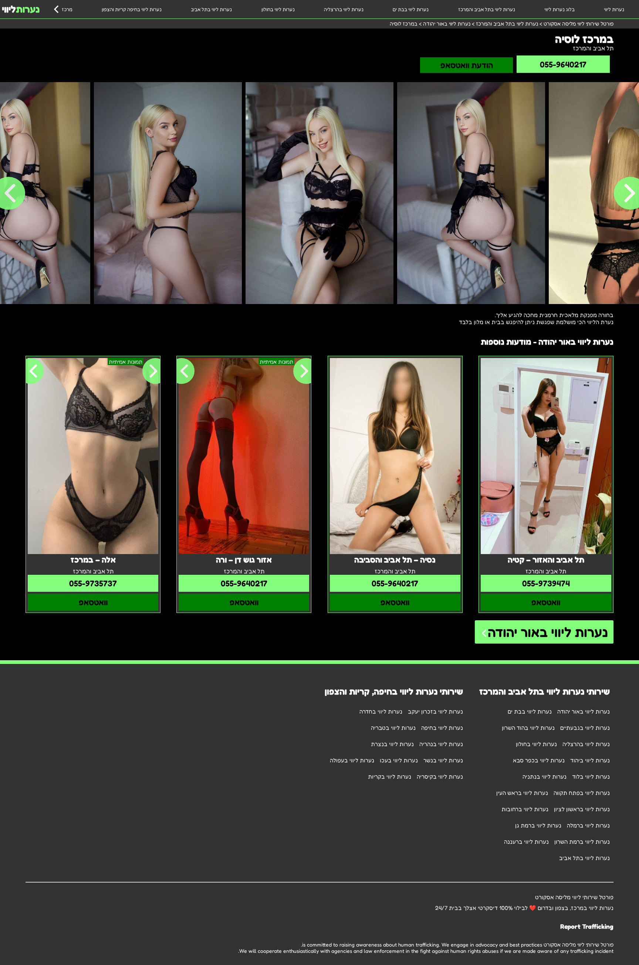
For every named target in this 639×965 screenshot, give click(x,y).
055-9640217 (563, 64)
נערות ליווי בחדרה (380, 711)
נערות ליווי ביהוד (590, 760)
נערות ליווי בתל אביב (211, 9)
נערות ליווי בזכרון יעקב (435, 711)
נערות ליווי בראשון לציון (582, 809)
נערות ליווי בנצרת (392, 744)
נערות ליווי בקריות (389, 776)
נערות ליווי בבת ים (411, 9)
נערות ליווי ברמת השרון (582, 841)
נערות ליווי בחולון (278, 9)
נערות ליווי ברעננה (526, 841)
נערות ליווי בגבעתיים (585, 727)
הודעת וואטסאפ (466, 65)
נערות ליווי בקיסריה (440, 776)
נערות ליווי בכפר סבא (539, 760)
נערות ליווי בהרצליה (344, 9)
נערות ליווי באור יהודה (548, 632)
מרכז (67, 9)
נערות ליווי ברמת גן (538, 825)
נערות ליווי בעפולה (352, 760)
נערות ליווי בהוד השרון (528, 727)
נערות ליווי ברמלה (588, 825)
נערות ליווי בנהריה (441, 744)
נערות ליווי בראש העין (522, 792)
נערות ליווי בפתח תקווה (582, 792)
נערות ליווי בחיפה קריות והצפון (132, 9)
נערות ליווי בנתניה (545, 776)
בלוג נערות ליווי (559, 9)
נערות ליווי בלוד (591, 776)
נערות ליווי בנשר (443, 760)
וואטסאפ (545, 602)
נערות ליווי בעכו (399, 760)
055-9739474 (546, 583)
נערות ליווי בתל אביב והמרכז (486, 9)
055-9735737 (93, 583)
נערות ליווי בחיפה (442, 727)
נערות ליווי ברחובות (524, 809)
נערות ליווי (614, 9)
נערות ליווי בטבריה (393, 727)
